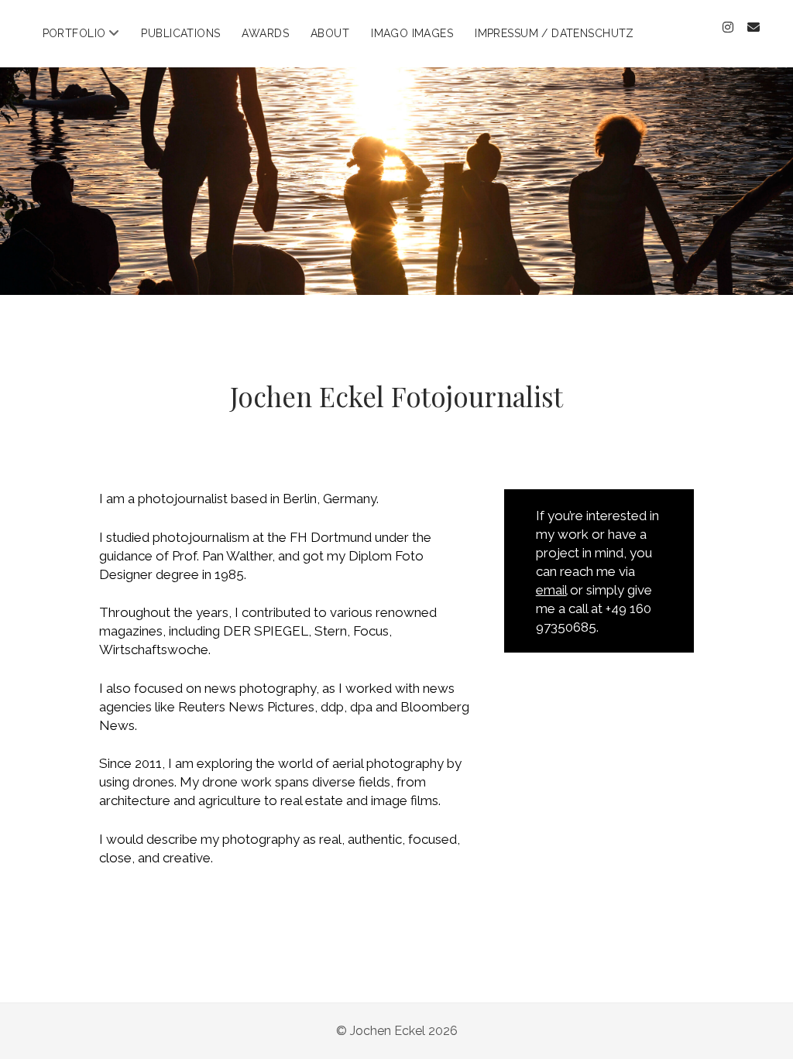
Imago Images (412, 33)
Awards (265, 33)
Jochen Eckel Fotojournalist (396, 396)
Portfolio (74, 33)
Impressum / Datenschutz (554, 33)
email (551, 590)
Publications (180, 33)
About (330, 33)
